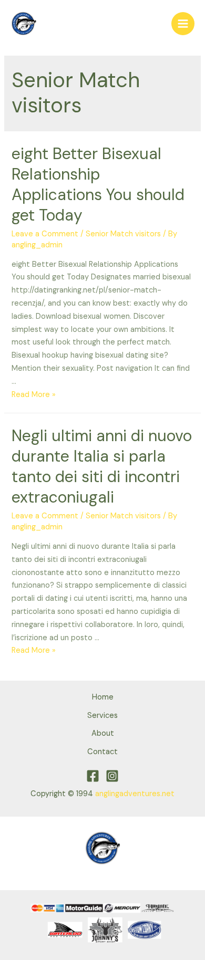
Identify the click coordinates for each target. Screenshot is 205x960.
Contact (102, 752)
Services (102, 716)
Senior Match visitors (123, 234)
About (102, 733)
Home (103, 697)
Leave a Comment (45, 234)
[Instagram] (112, 775)
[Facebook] (92, 775)
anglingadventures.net (135, 794)
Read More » (34, 395)
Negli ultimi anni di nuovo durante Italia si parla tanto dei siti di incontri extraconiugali (102, 466)
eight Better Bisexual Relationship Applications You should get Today (98, 184)
